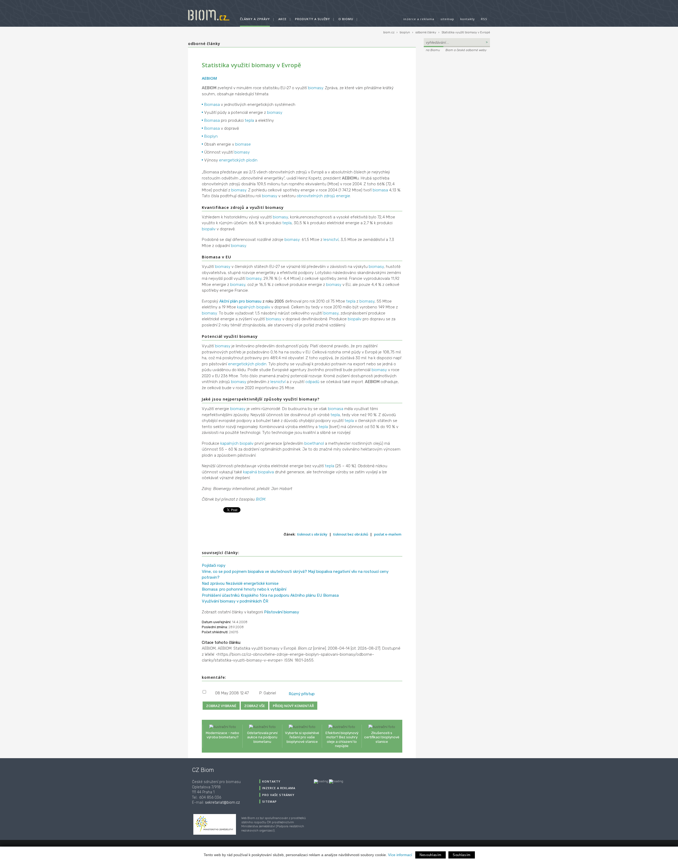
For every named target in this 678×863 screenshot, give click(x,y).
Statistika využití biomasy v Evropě (465, 32)
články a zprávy (255, 19)
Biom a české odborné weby (466, 50)
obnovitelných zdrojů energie (323, 196)
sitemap (447, 19)
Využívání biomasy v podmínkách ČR (235, 601)
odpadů (312, 381)
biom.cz (388, 32)
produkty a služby (312, 19)
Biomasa (212, 104)
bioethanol (314, 443)
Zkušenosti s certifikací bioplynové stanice (381, 737)
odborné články (425, 32)
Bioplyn (211, 136)
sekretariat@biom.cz (222, 802)
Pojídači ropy (213, 565)
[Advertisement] (457, 89)
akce (282, 19)
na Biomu (433, 50)
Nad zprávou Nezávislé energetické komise (240, 583)
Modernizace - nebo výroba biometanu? (222, 735)
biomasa (380, 190)
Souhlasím (462, 855)
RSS (484, 19)
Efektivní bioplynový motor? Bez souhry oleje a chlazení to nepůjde (341, 739)
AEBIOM (209, 78)
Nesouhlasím (430, 855)
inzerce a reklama (418, 19)
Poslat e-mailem (387, 534)
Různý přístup (302, 693)
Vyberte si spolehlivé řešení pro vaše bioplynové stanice (302, 737)
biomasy (315, 88)
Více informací (400, 855)
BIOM (260, 499)
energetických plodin (238, 160)
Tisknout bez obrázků (350, 534)
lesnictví (330, 239)
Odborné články (204, 43)
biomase (243, 144)
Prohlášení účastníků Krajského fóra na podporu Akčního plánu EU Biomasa (270, 595)
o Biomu (345, 19)
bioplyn (405, 32)
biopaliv (209, 229)
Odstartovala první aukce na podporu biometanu (262, 737)
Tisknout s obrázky (312, 534)
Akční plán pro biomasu (240, 301)
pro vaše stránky (278, 795)
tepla (249, 120)
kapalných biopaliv (253, 307)
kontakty (467, 19)
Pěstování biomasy (281, 612)
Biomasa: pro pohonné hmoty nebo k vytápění (244, 589)
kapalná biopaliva (258, 472)
